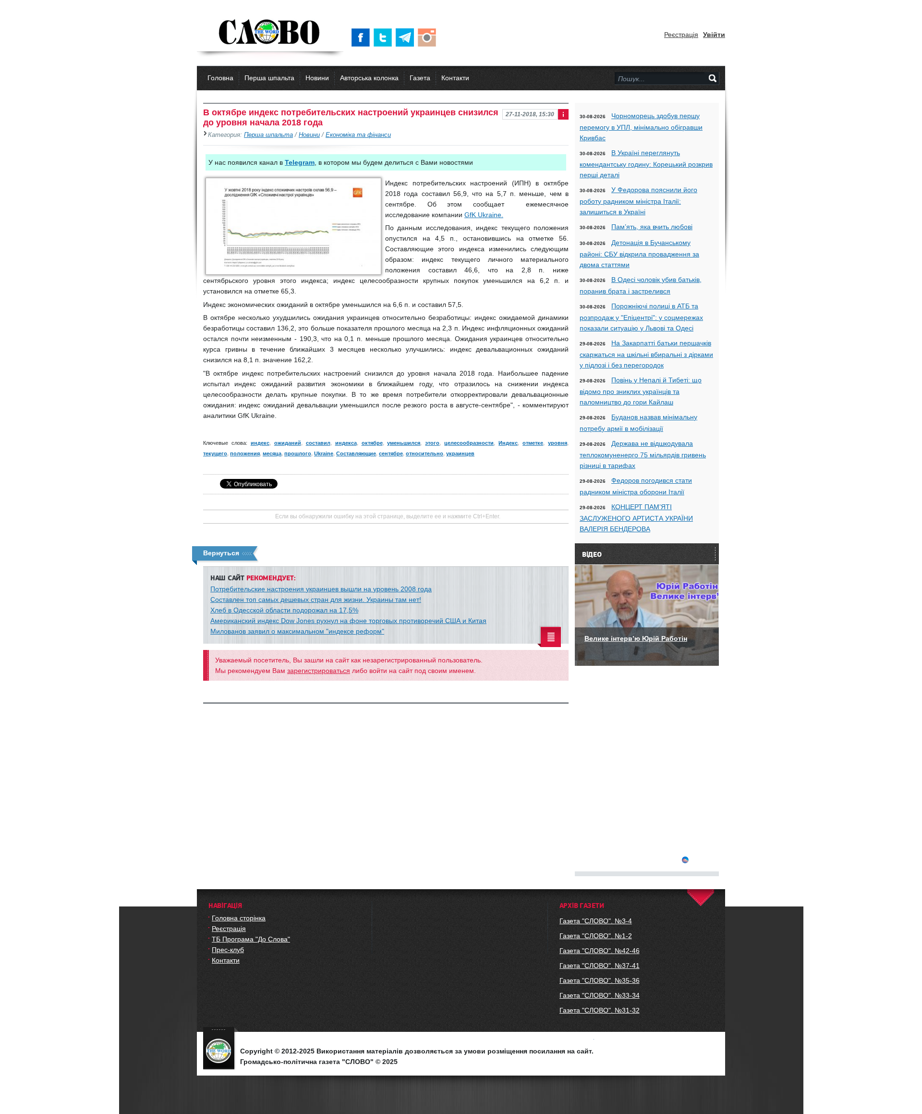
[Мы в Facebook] (363, 37)
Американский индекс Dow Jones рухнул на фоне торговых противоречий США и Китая (348, 620)
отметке (532, 443)
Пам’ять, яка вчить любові (651, 227)
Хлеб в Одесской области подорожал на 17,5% (284, 610)
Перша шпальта (269, 78)
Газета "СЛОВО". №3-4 (595, 921)
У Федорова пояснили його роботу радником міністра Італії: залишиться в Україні (638, 201)
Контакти (455, 78)
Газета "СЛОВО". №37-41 (599, 965)
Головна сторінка (239, 918)
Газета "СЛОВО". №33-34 (599, 995)
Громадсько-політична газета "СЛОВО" (270, 32)
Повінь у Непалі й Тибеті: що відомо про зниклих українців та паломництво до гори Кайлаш (641, 391)
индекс (260, 443)
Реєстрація (681, 34)
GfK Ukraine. (483, 215)
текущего (215, 453)
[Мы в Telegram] (407, 37)
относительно (424, 453)
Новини (317, 78)
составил (318, 443)
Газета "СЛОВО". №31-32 (599, 1010)
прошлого (297, 453)
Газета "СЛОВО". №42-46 (599, 951)
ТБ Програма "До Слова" (251, 939)
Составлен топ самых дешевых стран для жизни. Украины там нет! (315, 599)
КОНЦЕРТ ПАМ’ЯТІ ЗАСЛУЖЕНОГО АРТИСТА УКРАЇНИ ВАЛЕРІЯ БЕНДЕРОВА (636, 518)
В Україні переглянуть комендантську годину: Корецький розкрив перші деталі (646, 164)
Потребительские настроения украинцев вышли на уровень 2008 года (321, 589)
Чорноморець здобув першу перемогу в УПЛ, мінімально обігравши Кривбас (641, 127)
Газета (420, 78)
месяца (272, 453)
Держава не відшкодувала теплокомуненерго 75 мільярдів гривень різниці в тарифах (643, 454)
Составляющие (356, 453)
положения (245, 453)
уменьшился (403, 443)
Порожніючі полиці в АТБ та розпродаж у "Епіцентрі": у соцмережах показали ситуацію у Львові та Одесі (641, 317)
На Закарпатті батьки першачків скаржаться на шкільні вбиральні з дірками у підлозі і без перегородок (646, 354)
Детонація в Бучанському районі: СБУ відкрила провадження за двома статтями (639, 254)
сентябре (391, 453)
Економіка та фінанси (358, 135)
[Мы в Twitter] (385, 37)
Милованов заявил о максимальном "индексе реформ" (297, 631)
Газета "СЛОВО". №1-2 (595, 936)
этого (432, 443)
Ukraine (323, 453)
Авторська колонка (369, 78)
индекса (346, 443)
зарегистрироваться (318, 670)
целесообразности (469, 443)
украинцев (460, 453)
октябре (372, 443)
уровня (557, 443)
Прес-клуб (228, 950)
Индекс (508, 443)
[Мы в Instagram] (429, 37)
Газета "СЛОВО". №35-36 (599, 980)
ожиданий (287, 443)
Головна (220, 78)
